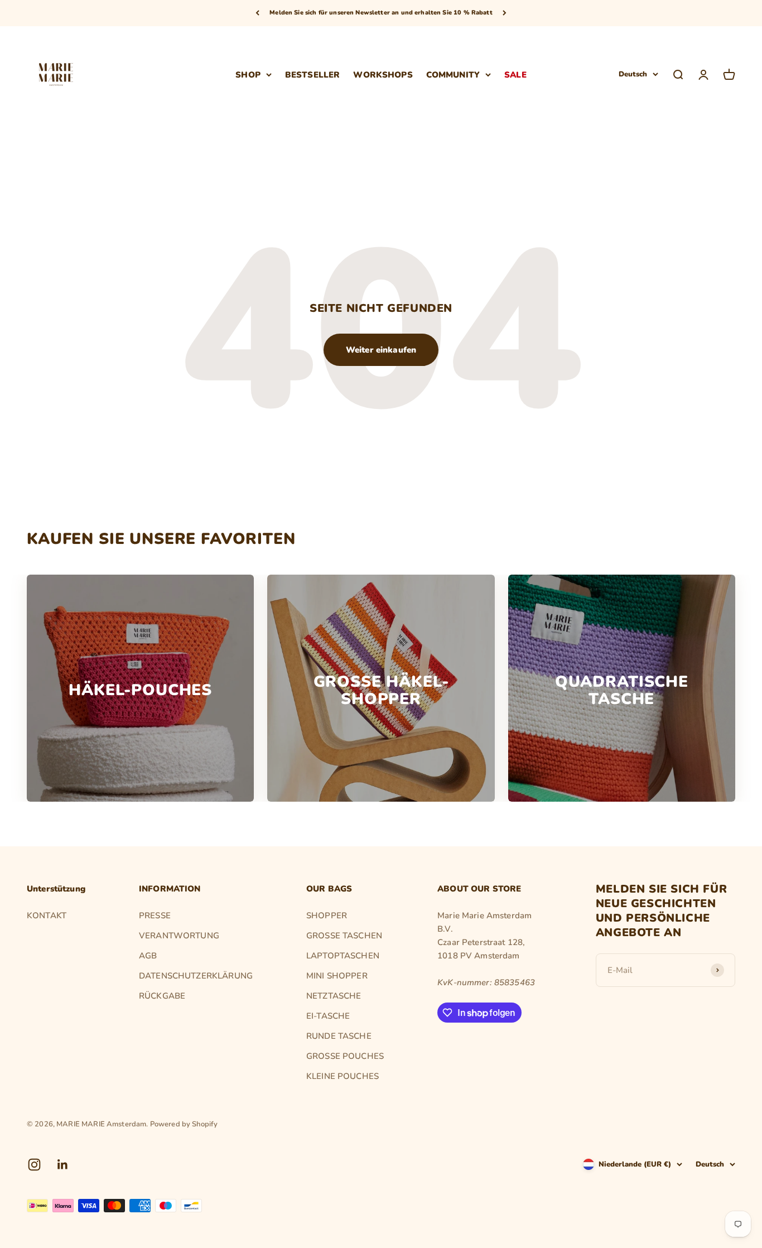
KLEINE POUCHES (342, 1076)
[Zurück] (257, 13)
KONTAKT (46, 915)
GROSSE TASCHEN (344, 935)
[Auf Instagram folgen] (34, 1164)
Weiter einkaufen (381, 349)
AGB (148, 955)
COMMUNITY (453, 74)
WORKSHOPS (382, 74)
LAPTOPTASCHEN (342, 955)
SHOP (248, 74)
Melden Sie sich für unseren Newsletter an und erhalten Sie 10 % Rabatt (381, 12)
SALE (515, 74)
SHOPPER (326, 915)
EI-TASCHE (328, 1015)
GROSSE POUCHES (345, 1056)
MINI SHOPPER (337, 975)
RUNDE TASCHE (339, 1036)
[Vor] (505, 13)
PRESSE (155, 915)
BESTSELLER (312, 74)
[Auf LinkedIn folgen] (62, 1164)
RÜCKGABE (162, 995)
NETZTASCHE (333, 995)
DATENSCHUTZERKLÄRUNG (196, 975)
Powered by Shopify (184, 1124)
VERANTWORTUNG (179, 935)
